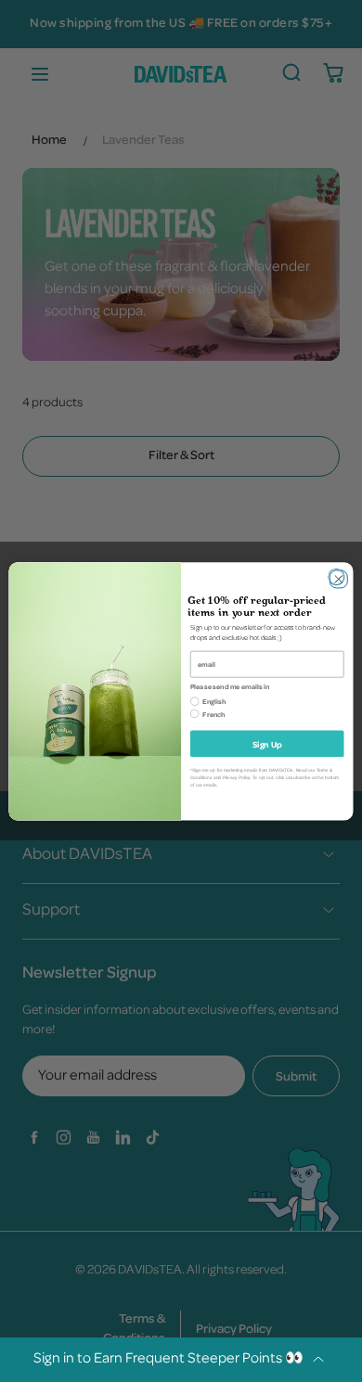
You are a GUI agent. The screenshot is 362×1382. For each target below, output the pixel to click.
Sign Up (266, 743)
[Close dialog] (336, 576)
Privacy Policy (236, 776)
